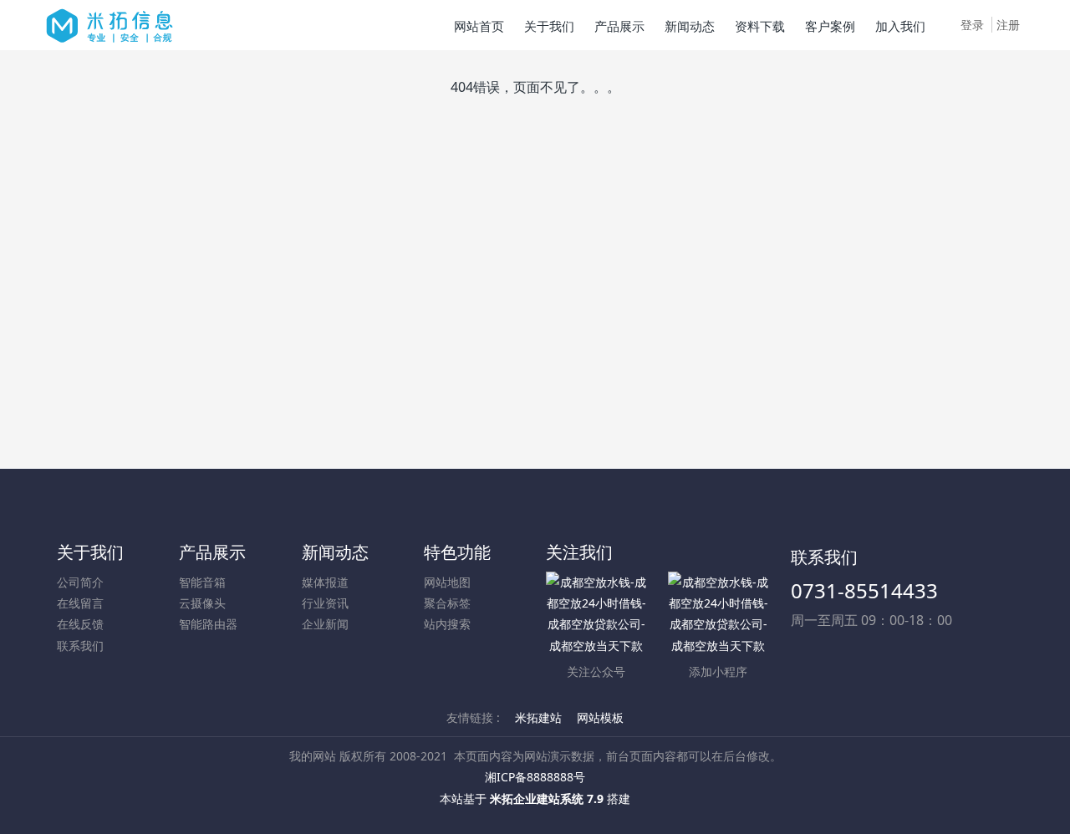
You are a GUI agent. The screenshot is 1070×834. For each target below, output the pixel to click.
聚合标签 (447, 603)
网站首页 (479, 26)
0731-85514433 (864, 590)
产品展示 (212, 552)
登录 (972, 25)
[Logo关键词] (109, 25)
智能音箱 (202, 582)
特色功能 (457, 552)
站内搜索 (447, 624)
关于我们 (90, 552)
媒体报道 (325, 582)
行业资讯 (325, 603)
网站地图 (447, 582)
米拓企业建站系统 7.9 (547, 798)
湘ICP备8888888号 (535, 777)
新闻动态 (335, 552)
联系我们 (80, 645)
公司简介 (80, 582)
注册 (1008, 25)
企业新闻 (325, 624)
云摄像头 (202, 603)
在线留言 (80, 603)
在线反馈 (80, 624)
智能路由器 (208, 624)
